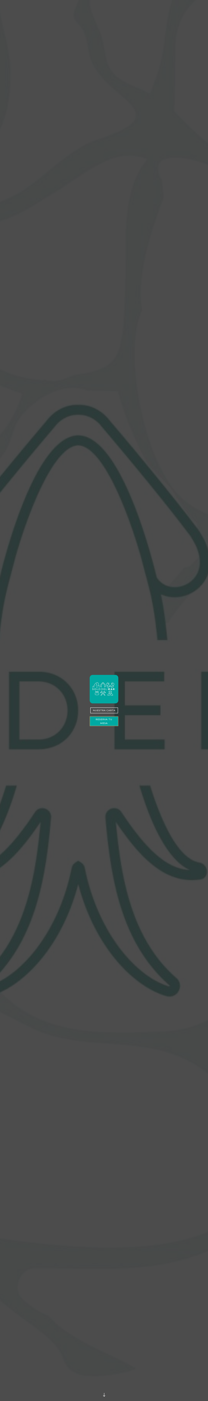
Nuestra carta (104, 710)
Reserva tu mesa (104, 721)
